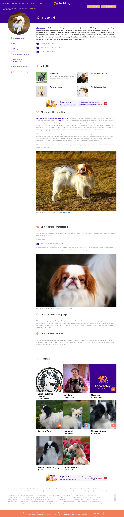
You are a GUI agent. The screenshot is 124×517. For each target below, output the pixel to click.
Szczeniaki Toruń (88, 503)
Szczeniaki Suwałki (67, 495)
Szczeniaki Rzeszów (13, 491)
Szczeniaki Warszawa (69, 501)
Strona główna (74, 488)
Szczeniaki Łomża (41, 495)
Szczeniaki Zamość (12, 493)
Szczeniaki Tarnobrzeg (38, 501)
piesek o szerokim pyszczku (59, 118)
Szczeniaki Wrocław (95, 501)
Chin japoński (40, 28)
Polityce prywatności (82, 514)
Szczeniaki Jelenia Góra (28, 499)
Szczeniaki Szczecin (36, 503)
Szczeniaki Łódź (12, 503)
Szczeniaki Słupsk (62, 497)
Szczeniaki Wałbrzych (13, 499)
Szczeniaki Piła (50, 497)
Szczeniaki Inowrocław (62, 499)
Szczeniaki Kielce (37, 491)
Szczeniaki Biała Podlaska (26, 495)
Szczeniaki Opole (100, 503)
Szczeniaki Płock (92, 495)
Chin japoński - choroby (20, 72)
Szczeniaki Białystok (63, 503)
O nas (15, 488)
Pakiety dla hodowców (33, 488)
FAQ (40, 3)
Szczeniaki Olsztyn (49, 503)
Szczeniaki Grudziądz (92, 499)
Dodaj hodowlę (109, 6)
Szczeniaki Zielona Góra (51, 491)
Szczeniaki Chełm (25, 493)
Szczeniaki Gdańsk (23, 503)
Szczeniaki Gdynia (12, 501)
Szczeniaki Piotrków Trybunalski (45, 499)
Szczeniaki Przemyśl (38, 493)
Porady (33, 3)
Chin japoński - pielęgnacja (21, 66)
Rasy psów (5, 3)
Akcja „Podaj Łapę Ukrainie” (60, 488)
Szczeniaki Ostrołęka (54, 495)
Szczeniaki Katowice (13, 506)
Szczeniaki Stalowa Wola (53, 501)
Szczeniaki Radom (93, 493)
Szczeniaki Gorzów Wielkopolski (69, 491)
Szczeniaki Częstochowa (14, 497)
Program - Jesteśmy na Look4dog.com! (91, 488)
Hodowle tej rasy (18, 38)
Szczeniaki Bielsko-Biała (79, 493)
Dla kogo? (16, 49)
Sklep (9, 488)
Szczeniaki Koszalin (75, 497)
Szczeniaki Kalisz (27, 497)
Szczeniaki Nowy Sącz (64, 493)
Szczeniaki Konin (39, 497)
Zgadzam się (97, 513)
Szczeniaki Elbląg (80, 495)
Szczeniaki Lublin (25, 491)
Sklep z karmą (6, 9)
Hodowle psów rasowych (20, 3)
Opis (14, 43)
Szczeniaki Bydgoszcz (86, 491)
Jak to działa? (46, 488)
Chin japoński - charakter (21, 54)
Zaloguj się (94, 6)
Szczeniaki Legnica (100, 497)
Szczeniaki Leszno (87, 497)
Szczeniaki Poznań (75, 503)
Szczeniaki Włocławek (77, 499)
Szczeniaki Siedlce (12, 495)
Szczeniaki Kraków (82, 501)
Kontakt (22, 488)
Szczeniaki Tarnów (100, 491)
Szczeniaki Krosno (50, 493)
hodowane (61, 120)
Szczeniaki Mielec (24, 501)
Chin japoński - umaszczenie (18, 60)
